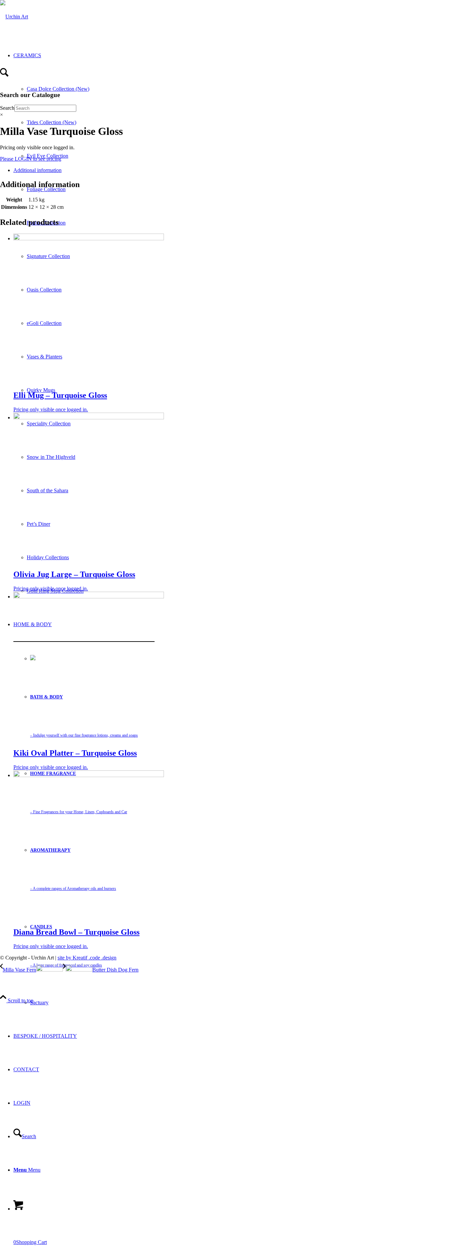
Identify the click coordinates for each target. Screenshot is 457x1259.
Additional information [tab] (37, 170)
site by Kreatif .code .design (87, 957)
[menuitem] (84, 1002)
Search (7, 108)
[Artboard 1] (14, 16)
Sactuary (39, 1002)
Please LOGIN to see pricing (30, 159)
